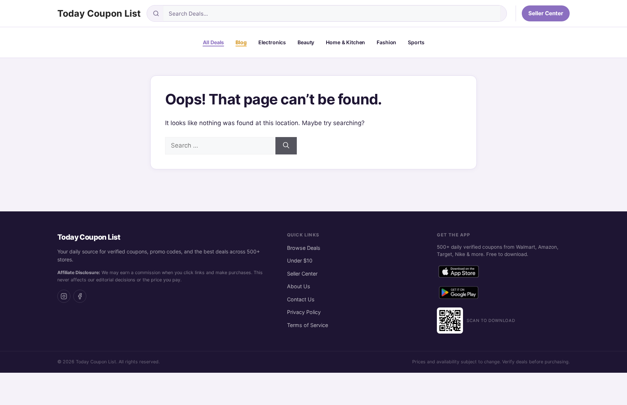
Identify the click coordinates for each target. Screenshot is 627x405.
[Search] (286, 145)
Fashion (386, 42)
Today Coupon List (99, 13)
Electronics (272, 42)
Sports (416, 42)
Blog (240, 42)
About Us (298, 286)
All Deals (213, 42)
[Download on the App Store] (458, 273)
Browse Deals (303, 248)
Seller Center (545, 13)
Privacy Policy (304, 312)
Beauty (306, 42)
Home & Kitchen (345, 42)
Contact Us (301, 299)
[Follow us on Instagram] (63, 296)
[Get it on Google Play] (458, 294)
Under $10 (299, 260)
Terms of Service (307, 325)
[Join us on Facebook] (79, 296)
